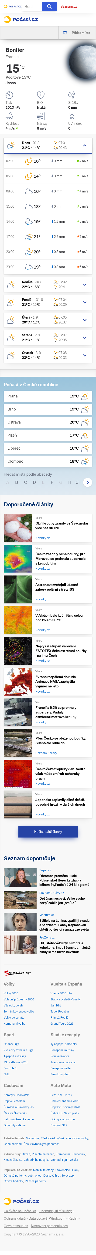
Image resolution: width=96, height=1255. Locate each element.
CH (78, 482)
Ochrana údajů (15, 1218)
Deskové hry (51, 1175)
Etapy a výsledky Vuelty (66, 999)
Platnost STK (59, 1125)
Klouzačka (10, 1159)
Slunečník (78, 1154)
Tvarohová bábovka (63, 1062)
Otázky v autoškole (63, 1119)
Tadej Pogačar (60, 1011)
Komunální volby (14, 1023)
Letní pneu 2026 (61, 1095)
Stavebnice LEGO (66, 1170)
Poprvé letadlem (14, 1101)
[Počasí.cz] (21, 19)
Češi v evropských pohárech (41, 1144)
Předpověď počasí (52, 1138)
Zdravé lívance (60, 1056)
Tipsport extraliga (15, 1056)
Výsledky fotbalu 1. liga (18, 1050)
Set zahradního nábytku (34, 1159)
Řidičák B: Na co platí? (65, 1113)
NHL (7, 1074)
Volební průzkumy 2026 (19, 999)
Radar (73, 1218)
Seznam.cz (69, 6)
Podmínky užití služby (55, 1211)
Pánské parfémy (35, 1181)
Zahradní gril (59, 1159)
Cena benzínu (13, 1144)
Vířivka (73, 1159)
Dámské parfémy (15, 1175)
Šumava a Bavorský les (19, 1107)
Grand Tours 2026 (62, 1023)
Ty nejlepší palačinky (64, 1044)
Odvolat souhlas (16, 1226)
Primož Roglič (59, 1017)
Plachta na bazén (43, 1154)
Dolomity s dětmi (15, 1125)
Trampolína (63, 1154)
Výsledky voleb (13, 1005)
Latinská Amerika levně (19, 1119)
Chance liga (11, 1044)
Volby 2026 (11, 993)
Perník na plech (60, 1074)
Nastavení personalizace (49, 1226)
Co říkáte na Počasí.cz (20, 1211)
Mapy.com (32, 1138)
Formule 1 (10, 1068)
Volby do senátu (14, 1017)
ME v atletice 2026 (15, 1062)
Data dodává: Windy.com (47, 1218)
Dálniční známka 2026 (65, 1101)
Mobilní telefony (43, 1170)
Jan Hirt (56, 1005)
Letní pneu (34, 1175)
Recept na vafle (61, 1068)
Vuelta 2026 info (61, 993)
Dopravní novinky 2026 (65, 1107)
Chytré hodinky (13, 1181)
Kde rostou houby (77, 1138)
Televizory (68, 1175)
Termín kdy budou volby (19, 1011)
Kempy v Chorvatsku (17, 1095)
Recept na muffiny (62, 1050)
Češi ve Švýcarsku (15, 1113)
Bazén (26, 1154)
